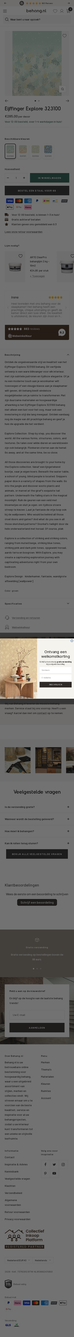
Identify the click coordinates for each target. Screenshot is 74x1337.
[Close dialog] (72, 640)
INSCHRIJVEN (55, 684)
